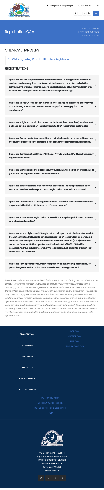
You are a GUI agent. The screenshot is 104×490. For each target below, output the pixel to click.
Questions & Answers (89, 32)
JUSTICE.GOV (74, 336)
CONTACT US (27, 367)
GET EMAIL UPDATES (27, 389)
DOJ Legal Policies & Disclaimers (50, 407)
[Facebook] (75, 13)
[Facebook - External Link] (62, 478)
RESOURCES (27, 356)
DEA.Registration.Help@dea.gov (61, 5)
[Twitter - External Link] (55, 478)
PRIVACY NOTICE (27, 378)
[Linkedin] (89, 13)
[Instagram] (84, 13)
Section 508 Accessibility (50, 402)
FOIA (51, 412)
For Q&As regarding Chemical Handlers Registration (39, 59)
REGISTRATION (27, 334)
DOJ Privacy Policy (50, 397)
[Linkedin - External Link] (48, 478)
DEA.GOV (74, 331)
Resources (94, 28)
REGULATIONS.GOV (75, 346)
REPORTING (27, 345)
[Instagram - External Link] (41, 478)
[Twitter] (80, 13)
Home (84, 28)
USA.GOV (74, 341)
